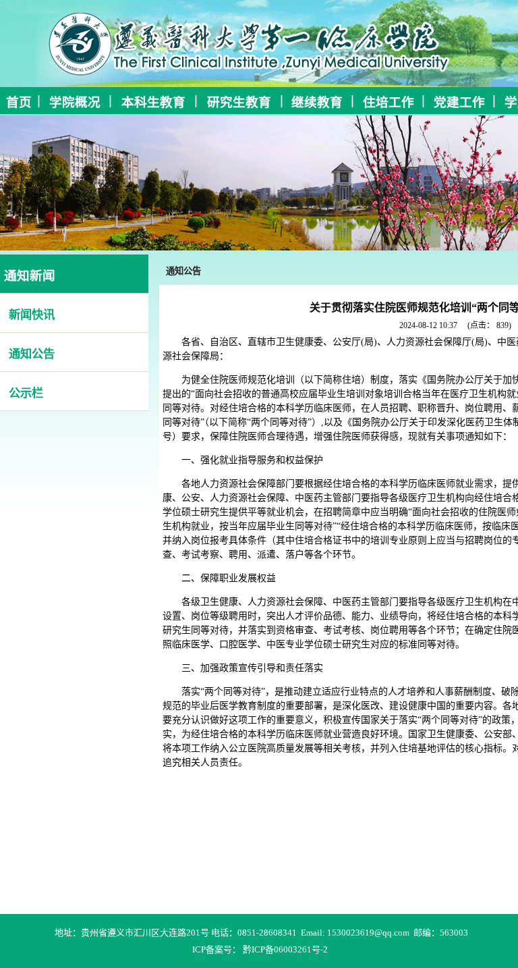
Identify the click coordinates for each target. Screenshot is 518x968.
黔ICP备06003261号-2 (285, 949)
